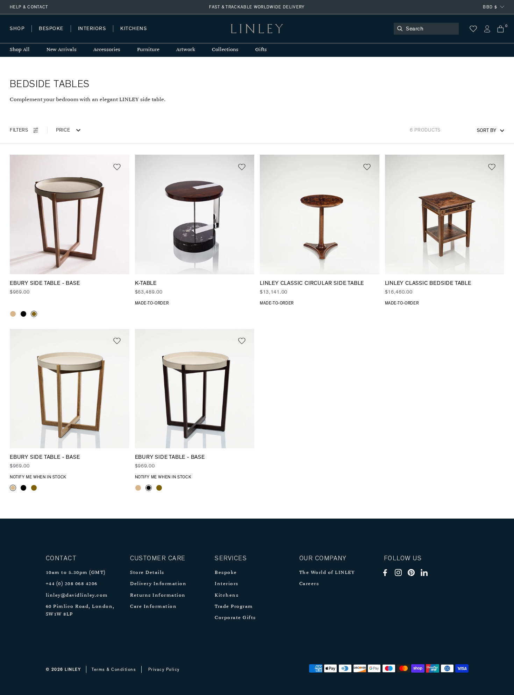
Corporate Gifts (235, 617)
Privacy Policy (164, 669)
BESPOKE (51, 28)
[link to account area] (487, 29)
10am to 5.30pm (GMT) (76, 572)
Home (17, 35)
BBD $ (490, 7)
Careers (309, 584)
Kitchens (226, 595)
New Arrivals (62, 49)
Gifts (261, 49)
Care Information (153, 606)
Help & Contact (29, 7)
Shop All (20, 49)
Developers (54, 35)
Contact (165, 35)
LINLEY (73, 669)
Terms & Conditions (114, 669)
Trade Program (234, 606)
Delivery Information (158, 584)
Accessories (106, 49)
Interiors (226, 584)
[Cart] (500, 29)
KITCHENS (133, 28)
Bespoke (226, 572)
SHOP (17, 28)
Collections (225, 49)
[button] (117, 167)
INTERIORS (92, 28)
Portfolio (128, 35)
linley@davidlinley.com (77, 595)
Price (63, 130)
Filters (19, 130)
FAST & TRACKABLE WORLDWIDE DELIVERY (257, 7)
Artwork (185, 49)
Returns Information (158, 595)
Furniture (148, 49)
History (92, 35)
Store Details (147, 572)
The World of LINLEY (327, 572)
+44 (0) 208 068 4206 (72, 584)
